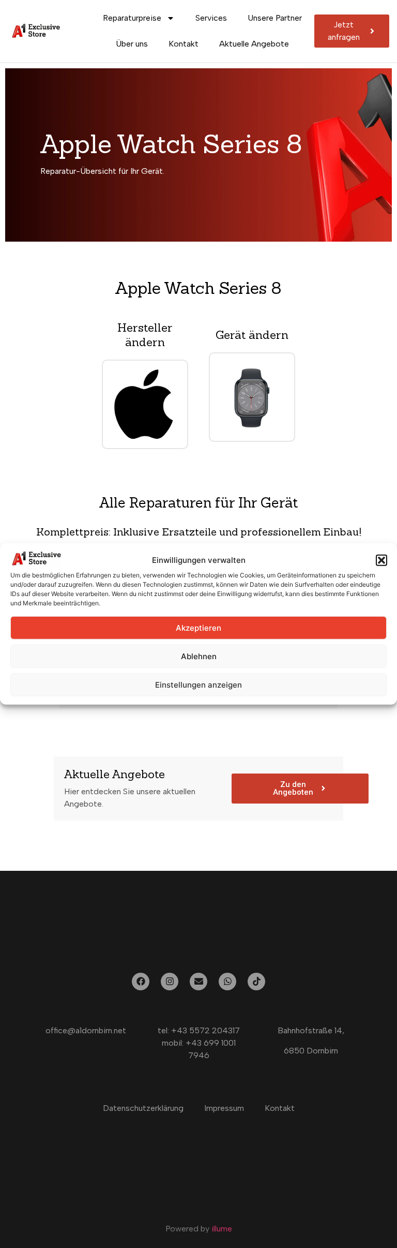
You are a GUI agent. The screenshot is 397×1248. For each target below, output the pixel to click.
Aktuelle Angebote (254, 44)
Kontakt (183, 44)
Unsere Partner (275, 18)
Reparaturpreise (132, 18)
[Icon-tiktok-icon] (256, 981)
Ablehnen (199, 656)
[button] (381, 560)
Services (211, 18)
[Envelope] (198, 981)
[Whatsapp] (227, 981)
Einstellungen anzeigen (198, 685)
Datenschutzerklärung (143, 1108)
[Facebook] (140, 981)
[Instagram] (169, 981)
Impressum (224, 1108)
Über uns (132, 44)
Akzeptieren (198, 628)
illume (221, 1229)
